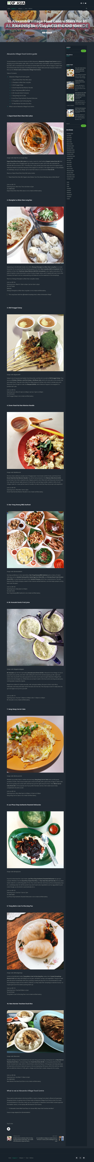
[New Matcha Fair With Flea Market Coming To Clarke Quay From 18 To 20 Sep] (70, 97)
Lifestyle (69, 188)
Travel (26, 8)
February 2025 (70, 170)
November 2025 (71, 152)
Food (44, 32)
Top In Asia (44, 30)
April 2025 (69, 166)
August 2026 (70, 133)
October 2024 (70, 178)
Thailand (69, 196)
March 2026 (70, 143)
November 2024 (71, 176)
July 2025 (69, 160)
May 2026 (69, 139)
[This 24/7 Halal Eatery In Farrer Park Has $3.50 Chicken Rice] (70, 73)
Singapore (13, 8)
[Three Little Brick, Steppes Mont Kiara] (70, 85)
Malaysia (20, 8)
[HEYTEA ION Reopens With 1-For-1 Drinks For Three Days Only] (70, 113)
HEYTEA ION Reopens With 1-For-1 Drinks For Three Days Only (80, 109)
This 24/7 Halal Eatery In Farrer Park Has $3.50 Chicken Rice (80, 69)
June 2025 (69, 162)
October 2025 (70, 154)
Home (8, 8)
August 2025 (70, 158)
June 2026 (69, 137)
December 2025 (70, 150)
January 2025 (70, 172)
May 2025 (69, 164)
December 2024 (70, 174)
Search (83, 50)
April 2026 (69, 141)
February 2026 (70, 145)
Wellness (30, 8)
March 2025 (70, 168)
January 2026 (70, 148)
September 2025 (71, 156)
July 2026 (69, 135)
